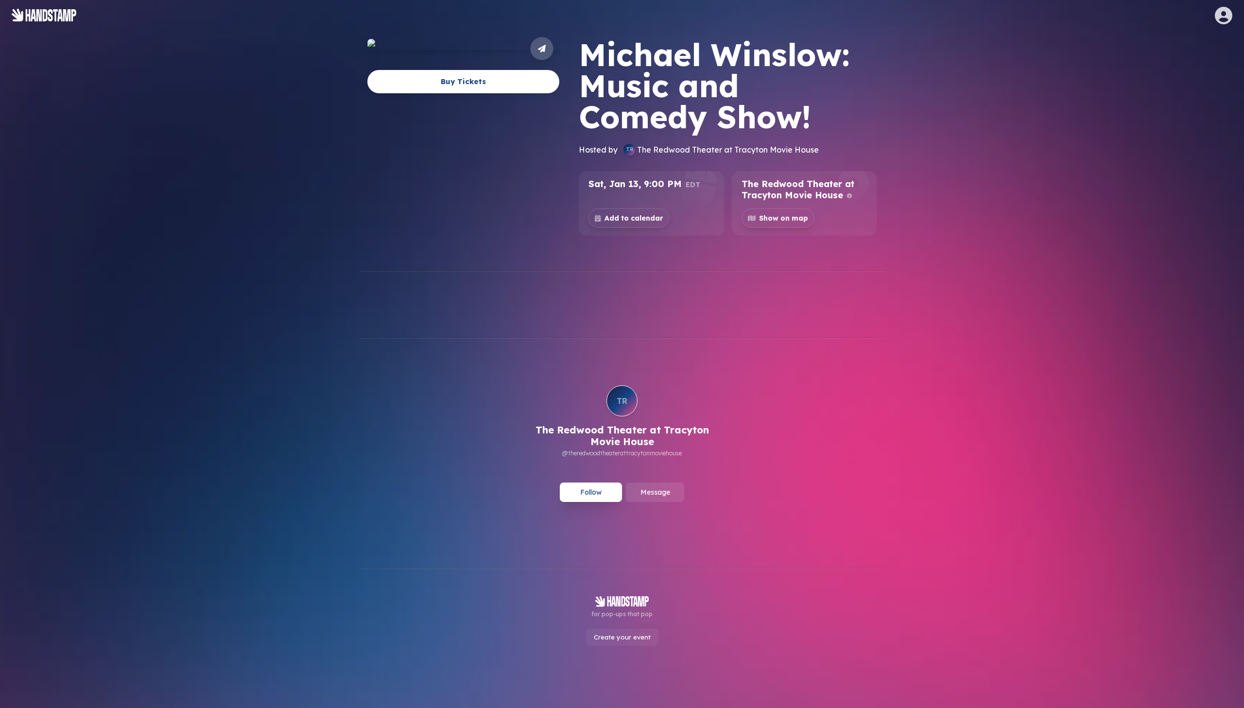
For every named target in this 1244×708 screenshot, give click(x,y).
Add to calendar (634, 218)
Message (655, 492)
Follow (591, 492)
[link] (622, 422)
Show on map (783, 218)
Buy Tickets (463, 81)
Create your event (622, 637)
